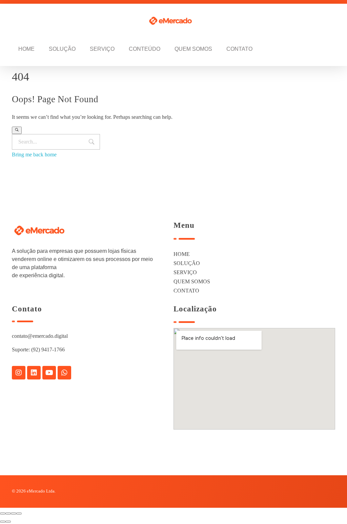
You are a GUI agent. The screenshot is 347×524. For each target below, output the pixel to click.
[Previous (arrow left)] (2, 522)
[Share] (8, 513)
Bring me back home (34, 154)
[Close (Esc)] (2, 513)
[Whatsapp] (64, 372)
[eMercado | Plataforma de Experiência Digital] (174, 21)
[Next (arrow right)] (8, 522)
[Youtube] (49, 372)
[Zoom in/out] (19, 513)
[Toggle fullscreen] (13, 513)
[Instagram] (18, 372)
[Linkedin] (34, 372)
